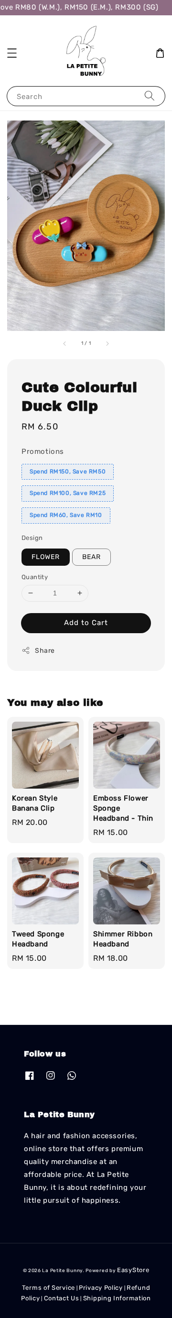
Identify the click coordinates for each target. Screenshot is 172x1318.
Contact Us (61, 1298)
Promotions (43, 451)
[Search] (149, 96)
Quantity (35, 577)
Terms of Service (48, 1287)
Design (32, 537)
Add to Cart (86, 622)
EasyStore (133, 1270)
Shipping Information (117, 1298)
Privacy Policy (101, 1287)
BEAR (91, 557)
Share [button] (45, 651)
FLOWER (46, 557)
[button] (11, 53)
